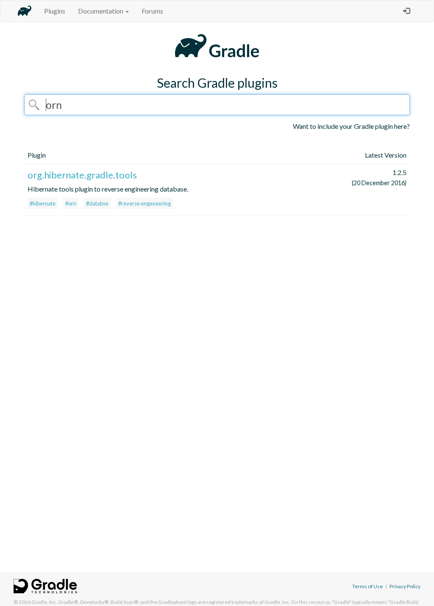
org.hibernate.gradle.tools (82, 175)
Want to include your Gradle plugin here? (351, 126)
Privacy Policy (404, 586)
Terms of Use (367, 586)
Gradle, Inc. (44, 602)
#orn (70, 203)
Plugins (54, 11)
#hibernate (43, 203)
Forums (152, 11)
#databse (97, 203)
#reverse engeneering (144, 203)
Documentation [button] (101, 11)
